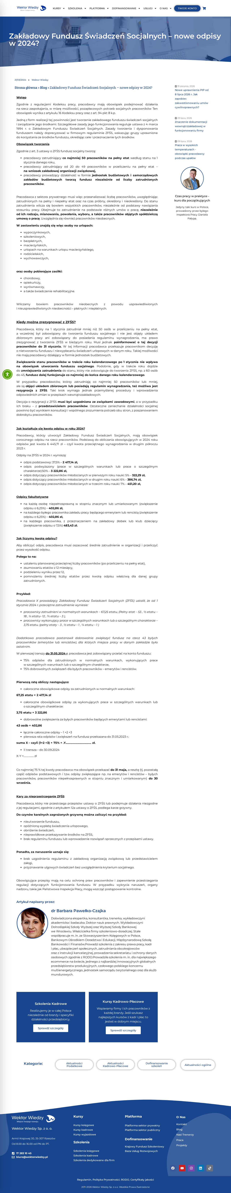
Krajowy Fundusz (136, 1146)
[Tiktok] (209, 1168)
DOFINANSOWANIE (124, 8)
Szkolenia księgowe (86, 1150)
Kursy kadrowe (83, 1129)
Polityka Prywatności (106, 1179)
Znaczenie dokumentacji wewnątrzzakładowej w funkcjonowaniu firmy (191, 126)
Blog (43, 87)
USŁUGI (147, 8)
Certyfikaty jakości (142, 1179)
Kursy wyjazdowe (84, 1134)
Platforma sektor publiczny (142, 1130)
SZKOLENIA (75, 8)
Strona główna (26, 87)
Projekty (181, 1145)
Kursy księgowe (83, 1125)
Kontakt (181, 1124)
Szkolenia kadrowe (85, 1155)
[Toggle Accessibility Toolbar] (7, 374)
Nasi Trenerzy (185, 1134)
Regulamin (84, 1179)
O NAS (164, 8)
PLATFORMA (97, 8)
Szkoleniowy (156, 1146)
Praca (179, 1140)
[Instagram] (191, 1168)
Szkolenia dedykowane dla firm (94, 1160)
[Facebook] (173, 1168)
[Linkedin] (200, 1168)
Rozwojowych (149, 1151)
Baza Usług (132, 1151)
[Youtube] (182, 1168)
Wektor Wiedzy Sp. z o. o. (32, 1129)
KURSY (57, 8)
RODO (125, 1179)
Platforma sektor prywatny (142, 1125)
